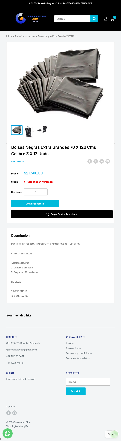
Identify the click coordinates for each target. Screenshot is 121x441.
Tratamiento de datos (78, 358)
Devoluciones (73, 348)
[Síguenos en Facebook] (8, 412)
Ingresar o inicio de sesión (20, 378)
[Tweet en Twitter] (101, 161)
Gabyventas (17, 161)
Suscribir (76, 391)
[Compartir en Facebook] (89, 161)
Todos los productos (25, 36)
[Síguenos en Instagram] (14, 412)
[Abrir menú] (7, 19)
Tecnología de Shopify (17, 426)
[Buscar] (94, 18)
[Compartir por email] (107, 161)
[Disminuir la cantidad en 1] (27, 192)
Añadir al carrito (35, 203)
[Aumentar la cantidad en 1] (44, 192)
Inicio (9, 36)
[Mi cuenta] (105, 18)
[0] (112, 19)
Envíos (70, 342)
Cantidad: (16, 191)
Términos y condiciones (79, 353)
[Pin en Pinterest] (95, 161)
